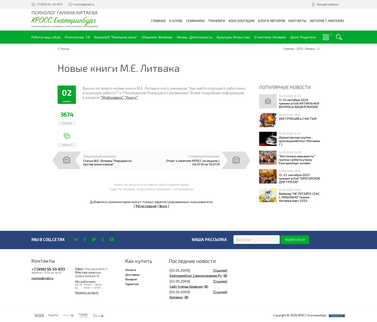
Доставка (132, 274)
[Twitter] (93, 239)
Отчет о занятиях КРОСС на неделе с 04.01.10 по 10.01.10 (193, 162)
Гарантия (132, 284)
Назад (65, 48)
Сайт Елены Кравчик (186, 286)
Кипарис (176, 297)
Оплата (130, 270)
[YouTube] (111, 239)
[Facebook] (84, 239)
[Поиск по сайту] (339, 37)
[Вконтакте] (75, 239)
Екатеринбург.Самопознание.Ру (196, 275)
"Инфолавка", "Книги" (119, 97)
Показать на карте (86, 292)
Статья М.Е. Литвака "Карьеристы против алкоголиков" (107, 162)
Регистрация (146, 206)
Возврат (131, 279)
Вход (163, 206)
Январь (310, 48)
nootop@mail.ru (42, 278)
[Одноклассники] (102, 239)
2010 (299, 48)
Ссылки (220, 270)
